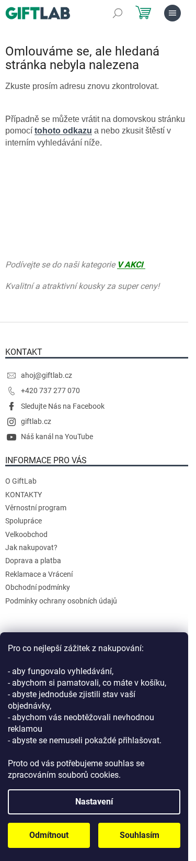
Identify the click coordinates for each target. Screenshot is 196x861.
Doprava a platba (33, 560)
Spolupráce (23, 521)
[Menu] (172, 13)
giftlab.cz (36, 421)
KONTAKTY (23, 494)
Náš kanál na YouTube (57, 436)
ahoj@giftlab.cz (46, 375)
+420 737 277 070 (50, 390)
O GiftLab (21, 481)
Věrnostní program (35, 508)
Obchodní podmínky (37, 587)
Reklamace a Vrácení (39, 574)
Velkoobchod (26, 534)
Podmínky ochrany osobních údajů (61, 601)
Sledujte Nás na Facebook (63, 406)
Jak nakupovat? (31, 547)
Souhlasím (139, 835)
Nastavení (94, 802)
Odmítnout (48, 835)
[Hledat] (117, 13)
